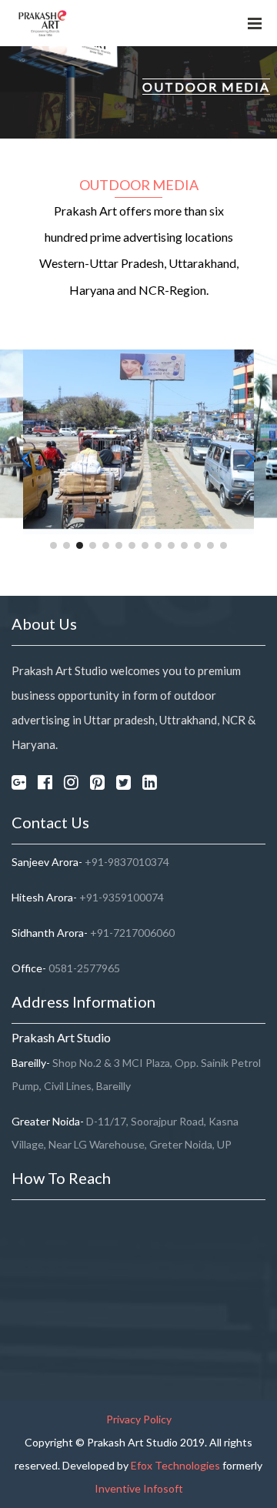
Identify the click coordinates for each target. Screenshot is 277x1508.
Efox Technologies (176, 1465)
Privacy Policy (139, 1419)
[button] (53, 545)
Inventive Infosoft (139, 1488)
